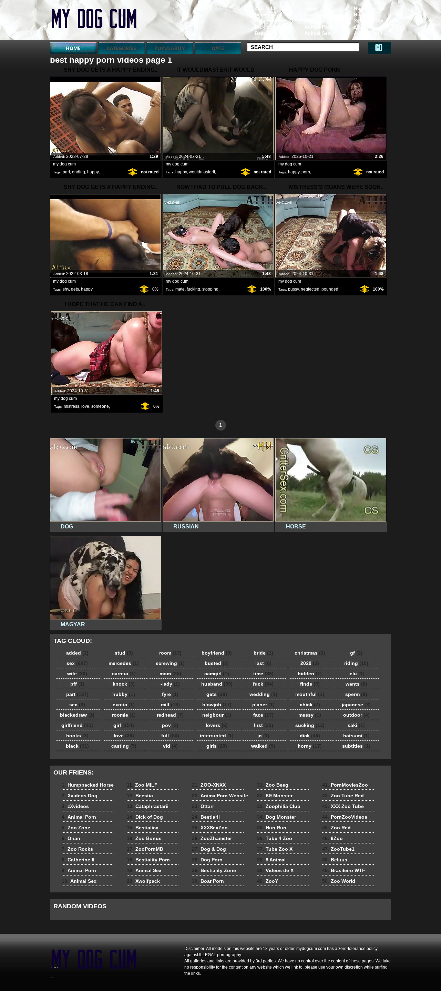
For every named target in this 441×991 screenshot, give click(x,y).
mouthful (309, 694)
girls (216, 746)
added (77, 653)
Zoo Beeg (272, 785)
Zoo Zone (365, 39)
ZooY (267, 881)
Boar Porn (208, 881)
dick (310, 735)
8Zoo (332, 838)
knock (124, 684)
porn (305, 172)
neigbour (216, 715)
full (170, 735)
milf (170, 704)
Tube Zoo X (275, 849)
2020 (309, 663)
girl (123, 725)
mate (180, 289)
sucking (310, 725)
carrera (124, 673)
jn (263, 735)
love (85, 406)
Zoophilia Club (278, 806)
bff (77, 684)
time (263, 673)
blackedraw (77, 715)
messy (309, 715)
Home (73, 48)
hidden (310, 673)
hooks (77, 735)
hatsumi (356, 735)
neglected (310, 289)
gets (75, 289)
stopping (210, 289)
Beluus (334, 859)
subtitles (356, 746)
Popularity (169, 48)
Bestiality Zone (214, 870)
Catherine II (317, 20)
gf (356, 653)
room (170, 653)
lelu (356, 673)
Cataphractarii (271, 20)
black (77, 746)
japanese (356, 704)
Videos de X (275, 870)
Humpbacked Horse (369, 11)
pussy (293, 289)
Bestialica (266, 33)
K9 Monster (275, 795)
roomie (124, 715)
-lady (170, 684)
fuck (263, 684)
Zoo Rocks (317, 14)
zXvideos (364, 27)
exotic (124, 704)
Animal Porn (368, 33)
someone (100, 406)
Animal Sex (317, 33)
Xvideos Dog (369, 20)
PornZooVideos (344, 817)
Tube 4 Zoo (274, 838)
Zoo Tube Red (343, 795)
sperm (356, 694)
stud (124, 653)
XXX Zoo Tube (343, 806)
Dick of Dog (268, 27)
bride (263, 653)
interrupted (217, 735)
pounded (329, 289)
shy (66, 289)
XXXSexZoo (210, 827)
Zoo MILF (266, 8)
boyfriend (217, 653)
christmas (310, 653)
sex (77, 663)
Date (218, 48)
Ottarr (203, 806)
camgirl (216, 673)
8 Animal (271, 859)
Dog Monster (276, 817)
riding (356, 663)
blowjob (217, 704)
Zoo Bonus (144, 838)
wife (77, 673)
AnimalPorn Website (220, 795)
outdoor (356, 715)
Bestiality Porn (148, 859)
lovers (217, 725)
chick (310, 704)
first (263, 725)
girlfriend (77, 725)
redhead (170, 715)
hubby (123, 694)
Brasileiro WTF (343, 870)
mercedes (124, 663)
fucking (193, 289)
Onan (310, 8)
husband (217, 684)
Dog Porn (207, 859)
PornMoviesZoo (345, 785)
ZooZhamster (212, 838)
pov (170, 725)
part (66, 172)
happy (93, 172)
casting (123, 746)
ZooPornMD (145, 849)
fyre (170, 694)
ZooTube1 (338, 849)
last (263, 663)
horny (310, 746)
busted (217, 663)
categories (121, 48)
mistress (71, 406)
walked (263, 746)
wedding (263, 694)
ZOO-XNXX (209, 785)
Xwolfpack (143, 881)
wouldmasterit (202, 172)
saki (356, 725)
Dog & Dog (209, 849)
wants (356, 684)
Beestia (263, 14)
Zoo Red (336, 827)
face (263, 715)
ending (78, 172)
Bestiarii (206, 817)
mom (170, 673)
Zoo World (338, 881)
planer (263, 704)
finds (310, 684)
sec (77, 704)
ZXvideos (93, 21)
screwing (170, 663)
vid (170, 746)
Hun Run (271, 827)
